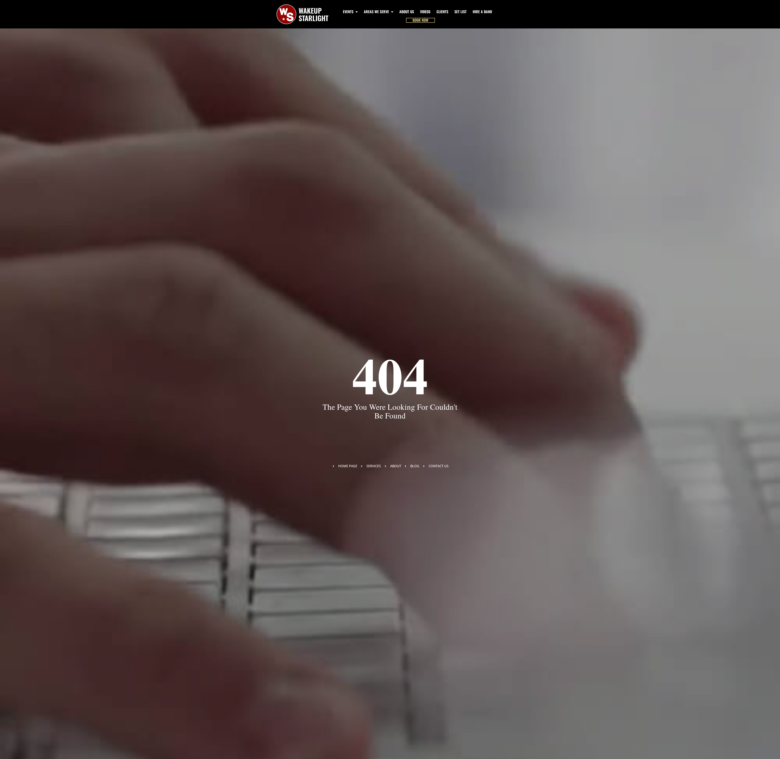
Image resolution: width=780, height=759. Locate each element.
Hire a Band (482, 11)
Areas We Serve (376, 11)
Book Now (420, 20)
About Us (406, 11)
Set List (460, 11)
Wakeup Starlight (313, 14)
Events (348, 11)
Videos (425, 11)
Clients (442, 11)
